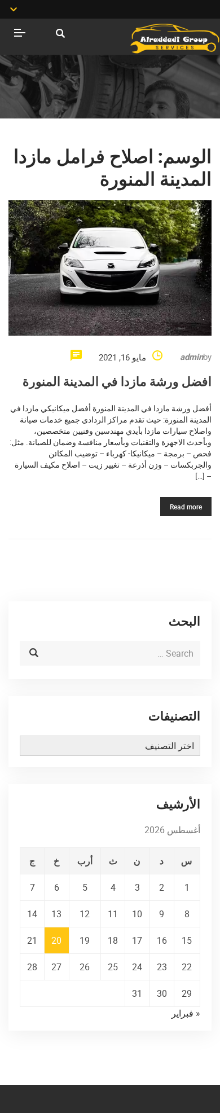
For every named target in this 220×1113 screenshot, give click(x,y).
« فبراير (185, 1013)
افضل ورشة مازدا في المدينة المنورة (117, 382)
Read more (186, 506)
